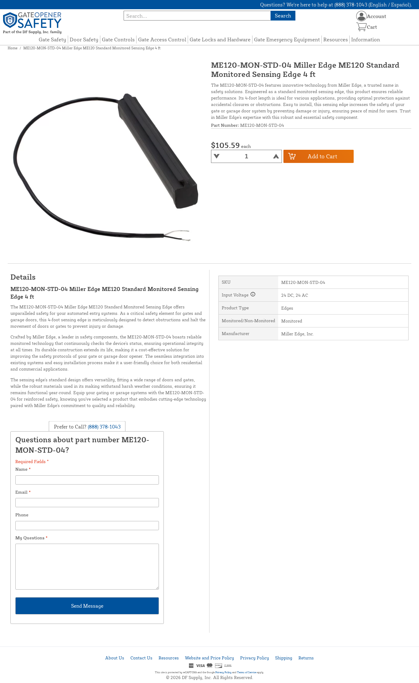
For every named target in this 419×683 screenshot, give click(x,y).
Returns (306, 657)
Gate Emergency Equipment (287, 39)
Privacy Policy (254, 657)
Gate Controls (118, 39)
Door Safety (84, 39)
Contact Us (141, 657)
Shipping (283, 657)
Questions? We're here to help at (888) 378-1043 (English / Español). (336, 5)
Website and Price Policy (209, 657)
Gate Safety (52, 39)
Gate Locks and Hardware (220, 39)
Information (365, 39)
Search (283, 15)
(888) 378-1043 (103, 426)
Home (12, 48)
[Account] (361, 16)
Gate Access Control (162, 39)
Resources (335, 39)
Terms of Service (246, 672)
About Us (114, 657)
